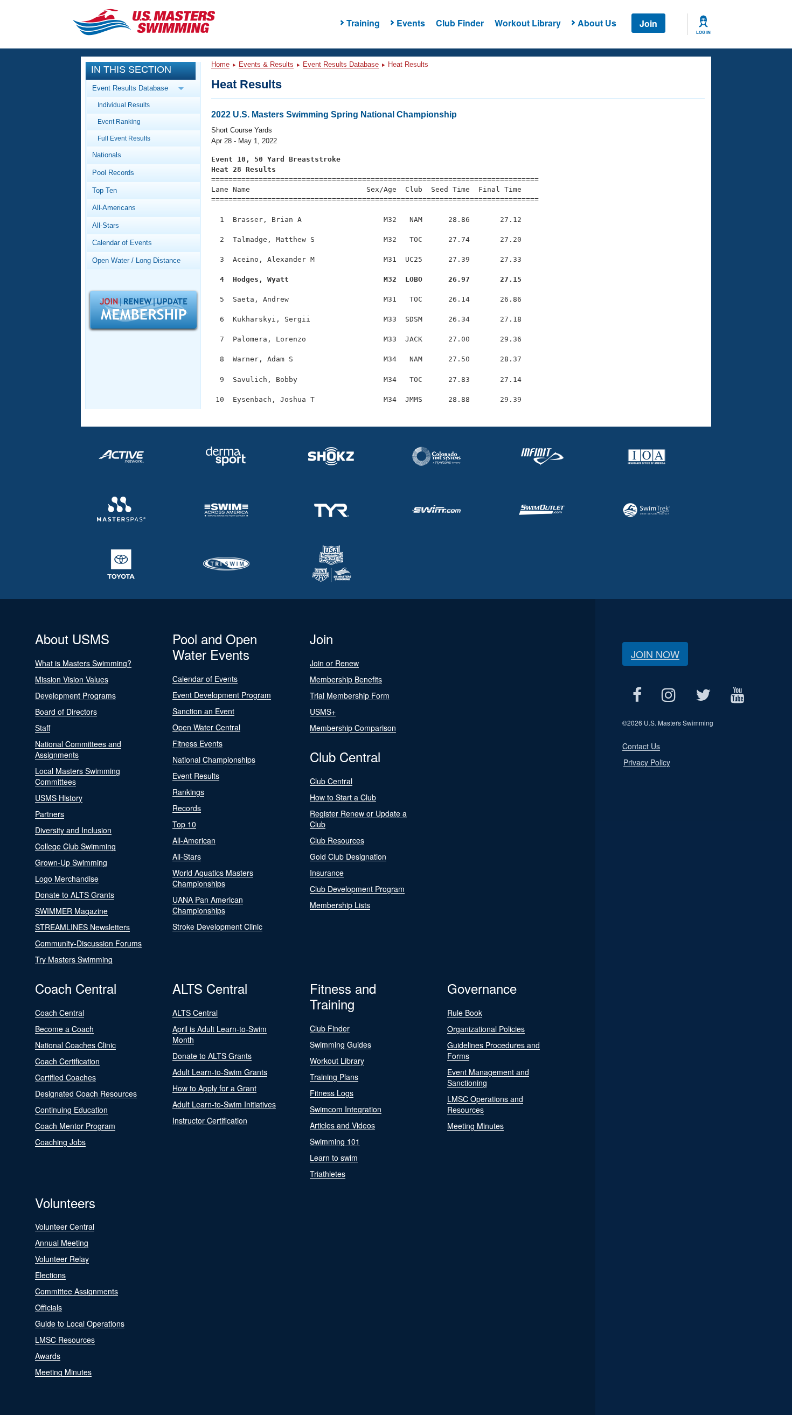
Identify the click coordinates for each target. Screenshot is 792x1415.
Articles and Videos (342, 1125)
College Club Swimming (75, 846)
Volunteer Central (64, 1226)
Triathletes (327, 1173)
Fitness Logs (331, 1093)
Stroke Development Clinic (217, 926)
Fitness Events (197, 743)
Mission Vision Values (71, 679)
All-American (194, 840)
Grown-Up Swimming (71, 862)
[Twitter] (703, 694)
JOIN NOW (655, 654)
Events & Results (266, 64)
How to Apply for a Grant (214, 1088)
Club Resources (337, 840)
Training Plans (334, 1076)
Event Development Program (221, 694)
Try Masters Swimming (74, 959)
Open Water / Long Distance (136, 260)
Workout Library (528, 23)
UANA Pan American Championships (207, 905)
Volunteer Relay (62, 1258)
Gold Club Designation (348, 856)
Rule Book (464, 1012)
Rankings (188, 791)
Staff (42, 727)
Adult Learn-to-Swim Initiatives (224, 1104)
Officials (48, 1307)
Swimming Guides (340, 1044)
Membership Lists (340, 905)
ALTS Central (195, 1012)
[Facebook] (637, 694)
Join (648, 23)
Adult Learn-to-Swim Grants (219, 1072)
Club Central (331, 781)
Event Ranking (119, 121)
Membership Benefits (346, 679)
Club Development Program (357, 888)
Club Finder (460, 23)
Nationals (106, 155)
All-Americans (114, 208)
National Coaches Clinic (75, 1045)
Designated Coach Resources (86, 1093)
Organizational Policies (486, 1028)
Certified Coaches (65, 1077)
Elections (50, 1275)
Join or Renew (334, 663)
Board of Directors (66, 711)
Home (220, 64)
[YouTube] (737, 694)
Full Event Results (124, 138)
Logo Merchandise (67, 878)
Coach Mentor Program (75, 1125)
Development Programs (75, 695)
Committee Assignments (76, 1291)
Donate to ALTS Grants (74, 894)
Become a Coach (64, 1028)
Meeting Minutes (475, 1125)
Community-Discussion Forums (88, 943)
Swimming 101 (335, 1141)
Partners (49, 813)
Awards (47, 1355)
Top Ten (104, 190)
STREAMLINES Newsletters (82, 927)
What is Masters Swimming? (83, 663)
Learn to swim (334, 1157)
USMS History (58, 797)
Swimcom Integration (345, 1109)
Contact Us (641, 746)
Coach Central (59, 1012)
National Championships (213, 759)
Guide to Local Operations (79, 1323)
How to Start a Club (343, 797)
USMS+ (323, 711)
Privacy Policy (646, 762)
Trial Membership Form (350, 695)
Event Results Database (341, 64)
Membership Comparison (353, 727)
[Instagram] (668, 694)
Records (186, 808)
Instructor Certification (209, 1120)
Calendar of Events (122, 243)
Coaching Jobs (60, 1142)
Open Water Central (206, 727)
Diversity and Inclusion (73, 830)
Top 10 (184, 824)
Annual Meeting (61, 1242)
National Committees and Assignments (78, 749)
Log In (703, 32)
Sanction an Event (203, 711)
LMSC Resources (65, 1339)
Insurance (327, 872)
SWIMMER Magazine (71, 910)
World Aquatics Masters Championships (212, 878)
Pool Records (113, 173)
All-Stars (105, 225)
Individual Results (124, 104)
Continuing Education (71, 1109)
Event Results (195, 775)
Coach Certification (67, 1061)
